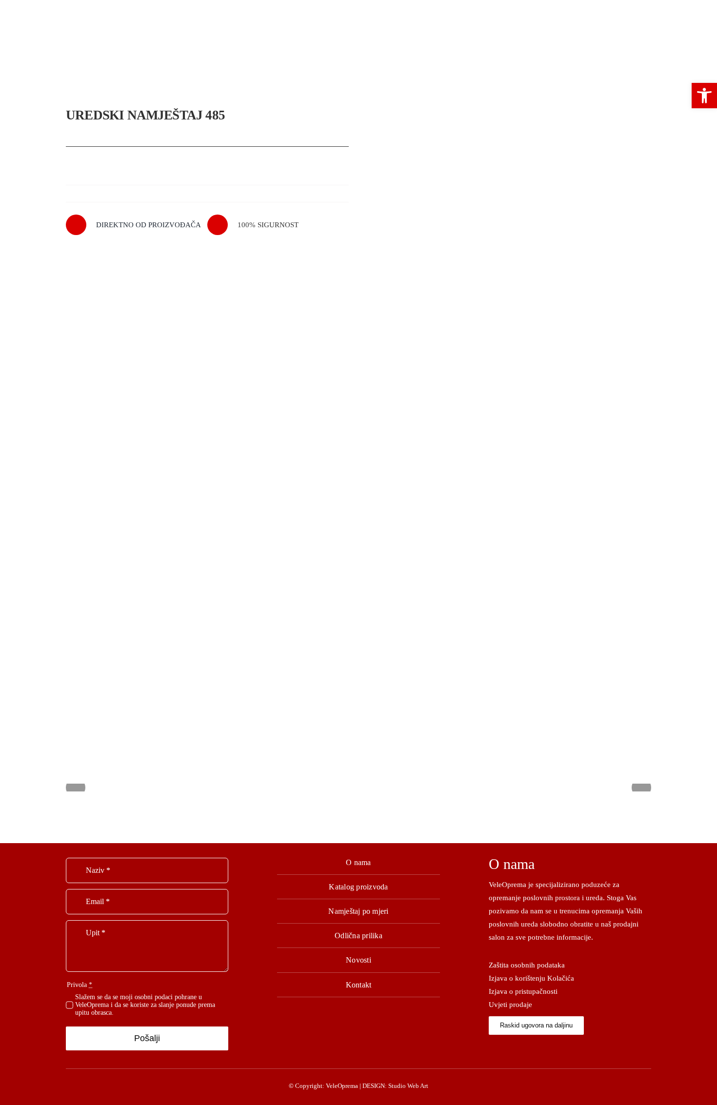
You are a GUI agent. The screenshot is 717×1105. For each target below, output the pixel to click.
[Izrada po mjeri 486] (509, 406)
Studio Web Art (408, 1085)
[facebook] (491, 1048)
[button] (704, 95)
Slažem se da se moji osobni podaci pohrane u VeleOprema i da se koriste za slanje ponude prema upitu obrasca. (145, 1004)
